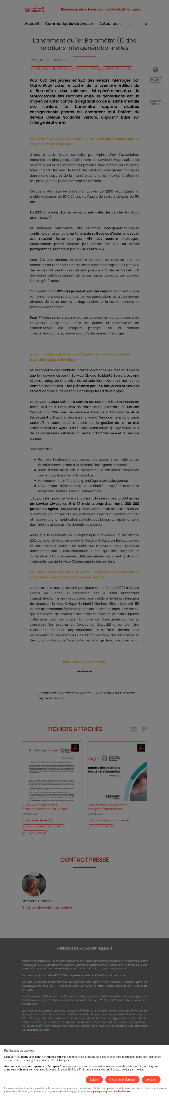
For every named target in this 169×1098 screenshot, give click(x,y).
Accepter (151, 1079)
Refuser (94, 1079)
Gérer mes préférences (122, 1079)
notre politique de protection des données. (109, 1091)
